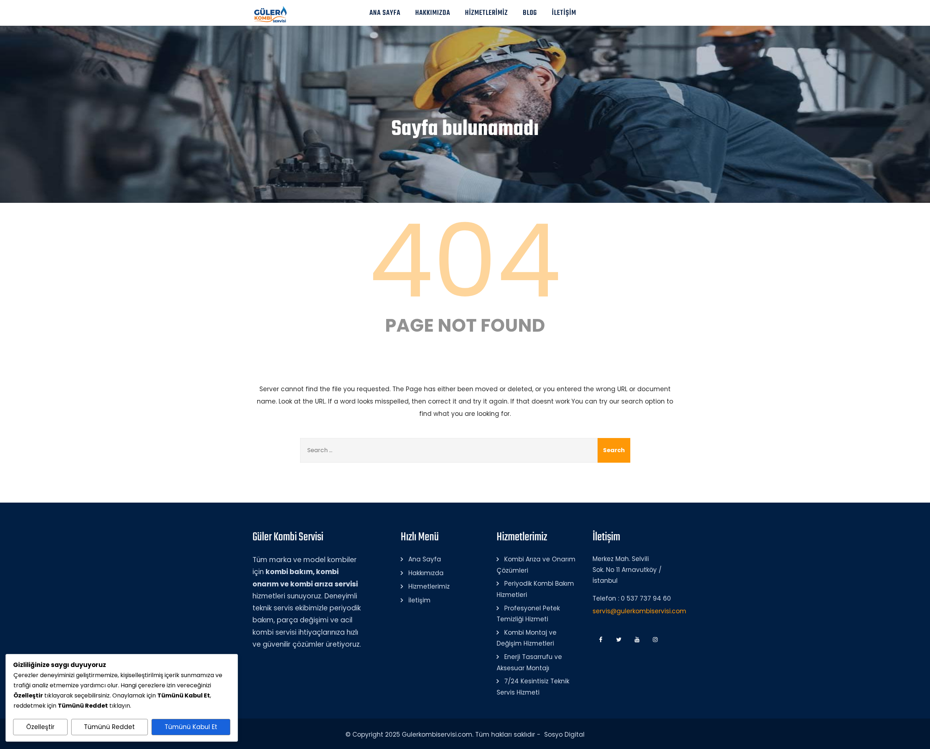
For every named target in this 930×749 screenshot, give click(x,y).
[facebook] (601, 639)
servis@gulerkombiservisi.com (639, 611)
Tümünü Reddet (109, 727)
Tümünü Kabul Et (191, 727)
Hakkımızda (432, 13)
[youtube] (637, 639)
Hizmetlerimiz (486, 13)
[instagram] (655, 639)
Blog (530, 13)
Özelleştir (40, 727)
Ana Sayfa (384, 13)
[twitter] (619, 639)
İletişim (564, 13)
